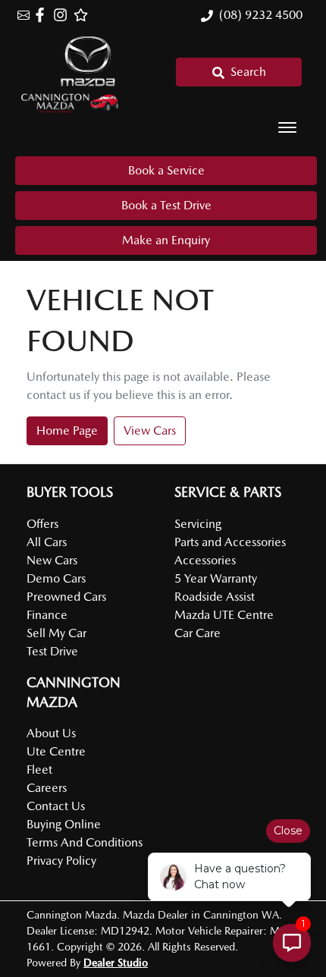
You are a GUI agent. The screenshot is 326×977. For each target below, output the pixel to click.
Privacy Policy (61, 860)
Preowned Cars (66, 596)
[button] (287, 127)
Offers (42, 524)
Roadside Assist (214, 596)
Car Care (197, 633)
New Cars (52, 560)
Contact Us (56, 806)
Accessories (205, 560)
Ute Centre (56, 751)
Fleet (39, 769)
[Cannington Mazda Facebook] (43, 15)
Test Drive (52, 651)
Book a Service (166, 170)
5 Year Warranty (215, 578)
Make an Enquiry (166, 240)
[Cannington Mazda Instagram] (63, 15)
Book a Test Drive (166, 205)
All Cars (47, 542)
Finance (47, 615)
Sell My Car (56, 633)
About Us (51, 733)
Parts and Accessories (230, 542)
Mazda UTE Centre (224, 615)
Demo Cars (56, 578)
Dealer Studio (115, 963)
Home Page (67, 430)
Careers (47, 788)
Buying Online (64, 824)
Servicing (197, 524)
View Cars (150, 430)
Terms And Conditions (85, 842)
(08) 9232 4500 (260, 15)
